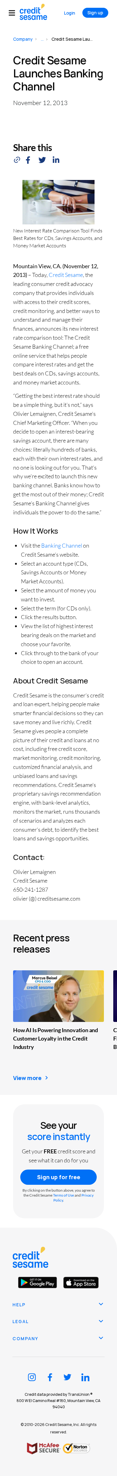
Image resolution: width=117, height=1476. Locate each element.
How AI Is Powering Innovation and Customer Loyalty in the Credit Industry (55, 1038)
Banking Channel (61, 545)
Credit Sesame (66, 274)
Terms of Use (63, 1195)
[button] (14, 12)
